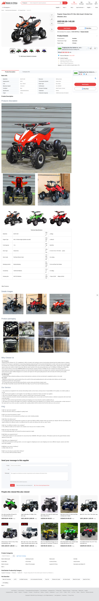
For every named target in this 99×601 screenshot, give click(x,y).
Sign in (96, 3)
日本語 (65, 592)
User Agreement (58, 595)
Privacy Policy (71, 595)
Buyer (64, 7)
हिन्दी (69, 592)
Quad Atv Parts (86, 579)
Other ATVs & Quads (30, 564)
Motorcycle (52, 559)
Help (72, 7)
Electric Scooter (4, 564)
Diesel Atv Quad (76, 579)
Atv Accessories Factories (36, 579)
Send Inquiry (67, 28)
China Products (21, 590)
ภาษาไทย (73, 592)
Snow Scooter (77, 561)
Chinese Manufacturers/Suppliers (32, 590)
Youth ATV (29, 10)
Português (25, 592)
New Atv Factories (7, 579)
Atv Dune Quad (66, 579)
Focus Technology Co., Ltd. (40, 595)
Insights (86, 590)
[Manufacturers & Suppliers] (9, 2)
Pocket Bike (4, 561)
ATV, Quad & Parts (21, 10)
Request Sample (84, 31)
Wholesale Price (51, 590)
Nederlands (52, 592)
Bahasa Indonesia (89, 592)
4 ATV (15, 579)
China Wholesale (43, 590)
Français (30, 592)
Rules (96, 7)
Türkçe (78, 592)
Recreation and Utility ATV (79, 564)
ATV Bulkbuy (5, 582)
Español (20, 592)
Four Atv (47, 579)
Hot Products (14, 590)
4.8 (80, 74)
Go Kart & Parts (53, 561)
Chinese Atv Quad (56, 579)
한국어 (61, 592)
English (15, 592)
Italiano (42, 592)
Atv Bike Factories (23, 579)
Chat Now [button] (88, 28)
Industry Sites (58, 590)
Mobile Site (81, 590)
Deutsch (46, 592)
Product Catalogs (22, 556)
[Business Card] (95, 78)
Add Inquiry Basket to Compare (28, 56)
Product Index (74, 590)
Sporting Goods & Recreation (11, 10)
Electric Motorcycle (5, 559)
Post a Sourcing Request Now (41, 485)
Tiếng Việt (83, 592)
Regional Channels (66, 590)
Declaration (64, 595)
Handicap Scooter (30, 559)
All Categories (6, 7)
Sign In (59, 65)
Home (2, 10)
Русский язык (36, 592)
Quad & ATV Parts (54, 564)
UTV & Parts (28, 561)
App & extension (79, 7)
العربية (57, 592)
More (2, 566)
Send (12, 485)
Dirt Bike (75, 559)
